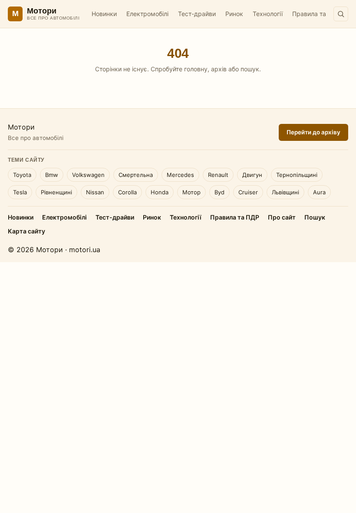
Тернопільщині (296, 174)
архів (219, 69)
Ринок (234, 13)
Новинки (104, 13)
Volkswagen (88, 174)
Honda (159, 192)
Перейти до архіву (313, 132)
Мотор (191, 192)
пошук (250, 69)
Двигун (252, 174)
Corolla (127, 192)
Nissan (95, 192)
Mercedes (180, 174)
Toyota (22, 174)
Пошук (314, 217)
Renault (218, 174)
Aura (319, 192)
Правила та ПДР (316, 13)
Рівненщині (56, 192)
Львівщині (285, 192)
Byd (219, 192)
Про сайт (282, 217)
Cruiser (248, 192)
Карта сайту (26, 231)
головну (196, 69)
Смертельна (136, 174)
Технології (268, 13)
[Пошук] (340, 14)
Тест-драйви (197, 13)
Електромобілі (147, 13)
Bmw (51, 174)
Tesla (20, 192)
